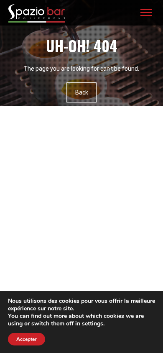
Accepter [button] (26, 339)
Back (81, 92)
